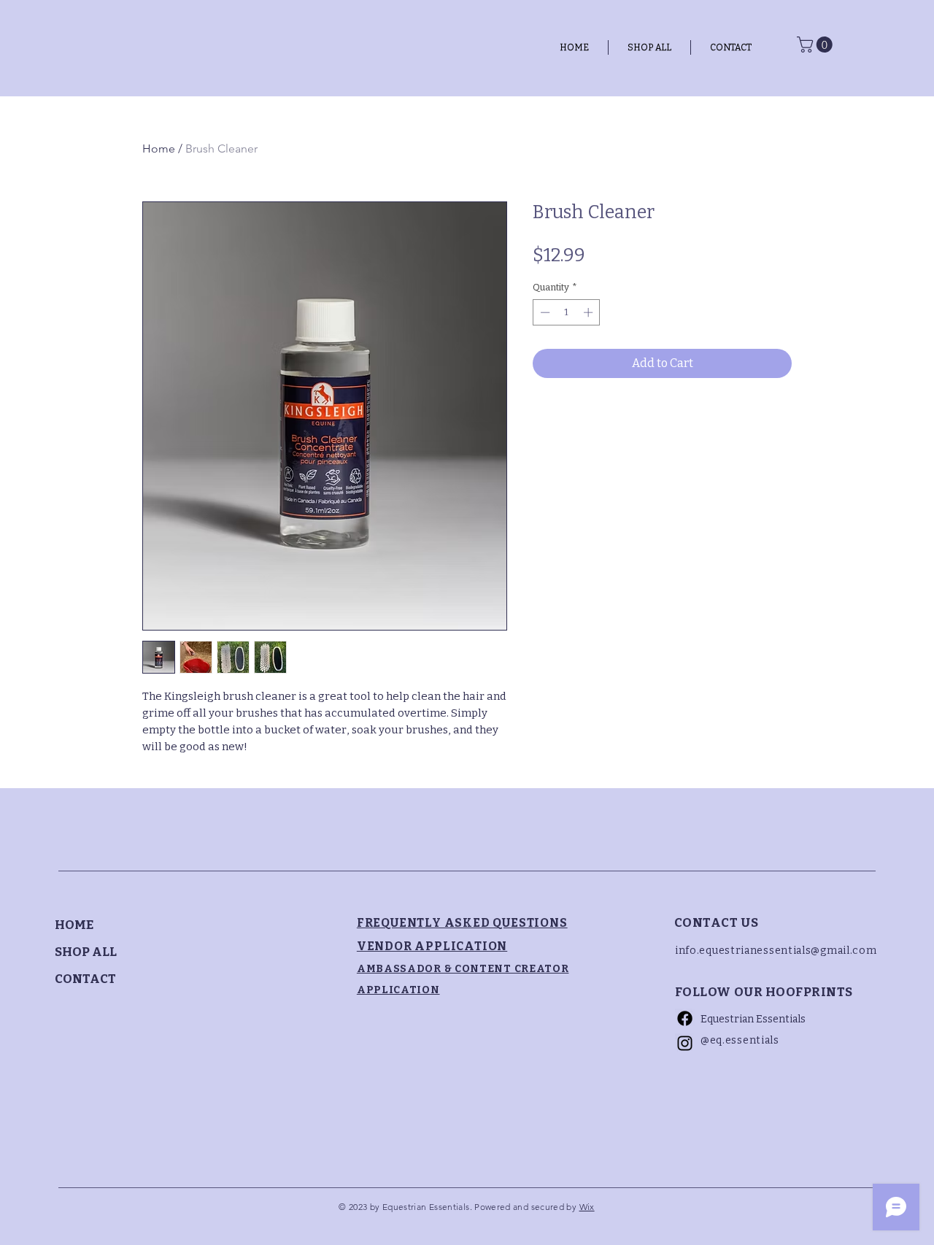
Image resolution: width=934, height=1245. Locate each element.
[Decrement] (543, 312)
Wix (587, 1206)
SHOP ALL (86, 952)
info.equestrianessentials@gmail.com (776, 950)
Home (158, 148)
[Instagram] (685, 1043)
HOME (74, 925)
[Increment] (589, 312)
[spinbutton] (566, 312)
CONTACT (85, 979)
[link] (816, 44)
